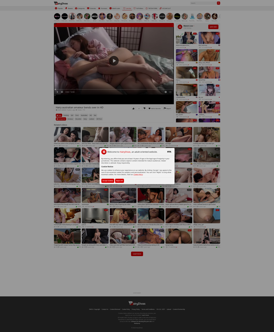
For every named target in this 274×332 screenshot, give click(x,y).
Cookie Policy (138, 174)
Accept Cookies (108, 181)
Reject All (119, 181)
